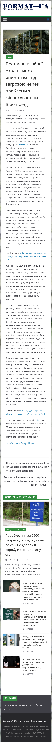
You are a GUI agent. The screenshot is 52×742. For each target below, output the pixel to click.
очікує (38, 420)
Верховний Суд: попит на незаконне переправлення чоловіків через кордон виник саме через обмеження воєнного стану (34, 618)
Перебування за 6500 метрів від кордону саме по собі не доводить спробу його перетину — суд (25, 545)
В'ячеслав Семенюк (27, 560)
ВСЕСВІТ (9, 57)
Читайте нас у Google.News (20, 443)
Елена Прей (24, 111)
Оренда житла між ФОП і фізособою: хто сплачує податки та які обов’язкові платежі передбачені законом (34, 642)
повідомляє (24, 145)
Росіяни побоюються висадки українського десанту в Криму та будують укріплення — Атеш (25, 481)
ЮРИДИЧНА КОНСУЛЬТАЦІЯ (15, 530)
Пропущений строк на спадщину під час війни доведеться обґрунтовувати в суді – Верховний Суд (33, 665)
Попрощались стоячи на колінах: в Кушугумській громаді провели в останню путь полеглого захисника (27, 467)
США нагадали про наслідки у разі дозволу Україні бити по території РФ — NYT (26, 256)
